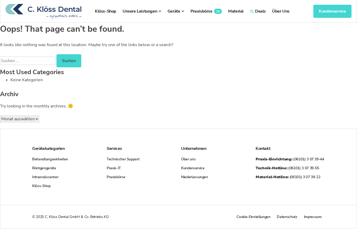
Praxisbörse (205, 11)
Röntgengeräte (44, 168)
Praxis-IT (114, 168)
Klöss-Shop (105, 11)
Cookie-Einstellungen (253, 216)
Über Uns (281, 11)
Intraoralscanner (45, 177)
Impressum (313, 216)
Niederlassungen (194, 177)
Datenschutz (287, 216)
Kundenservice (192, 168)
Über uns (188, 159)
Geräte (174, 11)
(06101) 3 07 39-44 (290, 159)
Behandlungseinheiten (50, 159)
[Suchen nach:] (28, 61)
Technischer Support (123, 159)
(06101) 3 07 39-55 (287, 168)
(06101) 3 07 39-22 (288, 177)
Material (236, 11)
